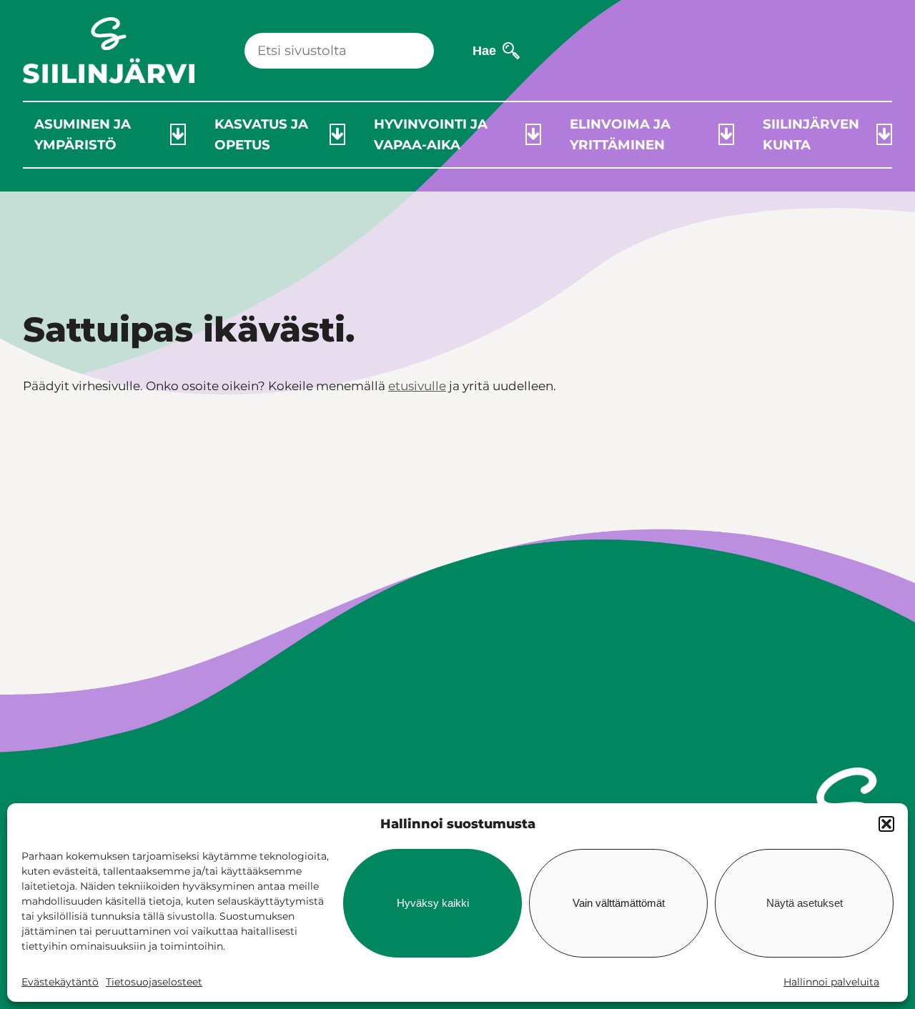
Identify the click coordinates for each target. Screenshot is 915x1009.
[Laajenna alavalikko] (178, 134)
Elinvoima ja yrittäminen (620, 134)
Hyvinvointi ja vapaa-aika (431, 134)
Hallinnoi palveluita (831, 981)
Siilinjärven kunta (811, 134)
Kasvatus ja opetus (261, 134)
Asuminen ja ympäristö (82, 134)
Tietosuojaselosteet (154, 981)
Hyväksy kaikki (433, 903)
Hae (484, 50)
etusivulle (417, 386)
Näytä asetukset (804, 903)
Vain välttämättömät (619, 903)
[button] (886, 824)
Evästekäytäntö (60, 981)
